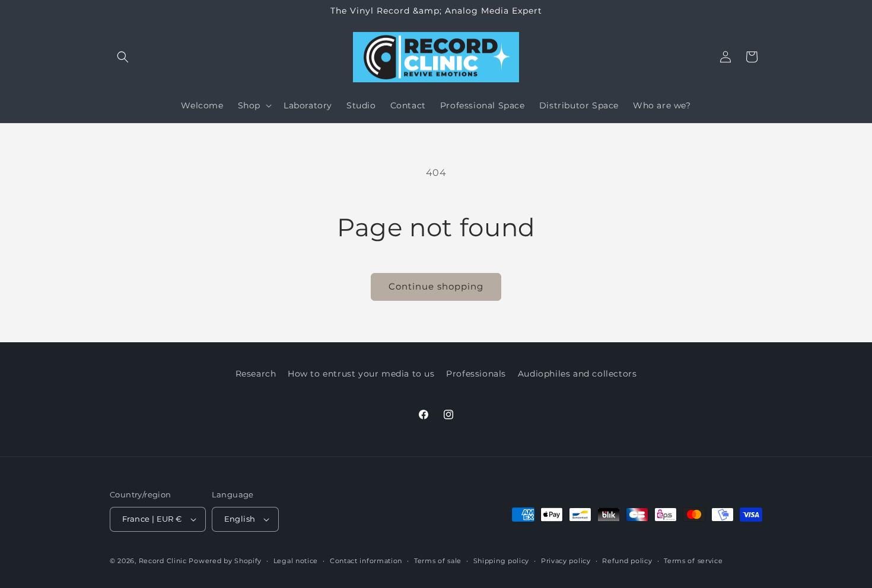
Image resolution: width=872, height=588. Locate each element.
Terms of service (693, 561)
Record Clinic (163, 561)
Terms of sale (438, 561)
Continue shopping (436, 286)
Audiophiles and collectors (577, 373)
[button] (123, 57)
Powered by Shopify (225, 561)
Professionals (476, 373)
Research (255, 373)
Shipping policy (501, 561)
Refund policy (627, 561)
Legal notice (295, 561)
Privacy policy (566, 561)
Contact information (366, 561)
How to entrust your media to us (361, 373)
